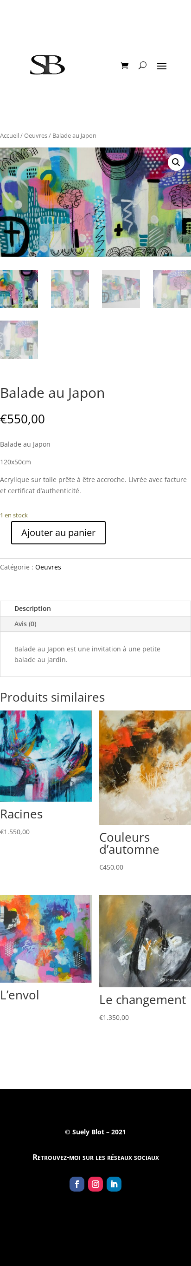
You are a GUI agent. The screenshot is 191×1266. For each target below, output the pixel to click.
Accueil (9, 135)
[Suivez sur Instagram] (95, 1184)
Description (32, 608)
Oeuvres (35, 135)
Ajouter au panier (58, 532)
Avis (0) (25, 623)
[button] (176, 162)
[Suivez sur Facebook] (77, 1184)
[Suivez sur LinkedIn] (114, 1184)
